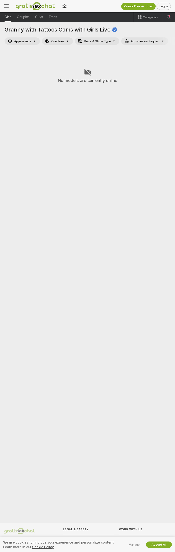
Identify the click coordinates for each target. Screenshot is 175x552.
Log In (164, 6)
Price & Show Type (97, 41)
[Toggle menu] (6, 6)
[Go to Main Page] (35, 6)
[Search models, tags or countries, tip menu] (168, 17)
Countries (57, 41)
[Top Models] (64, 6)
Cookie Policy (43, 547)
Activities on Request (145, 41)
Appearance (22, 41)
